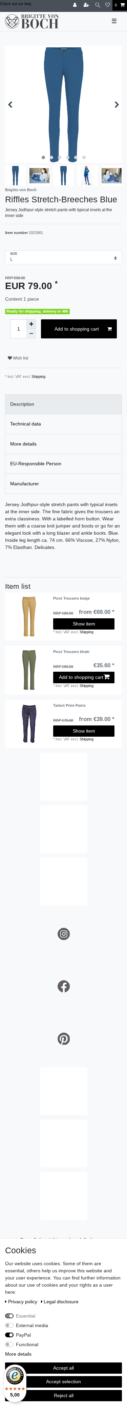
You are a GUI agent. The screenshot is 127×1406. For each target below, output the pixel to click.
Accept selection (63, 1381)
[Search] (97, 5)
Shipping (38, 376)
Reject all (63, 1395)
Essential (25, 1316)
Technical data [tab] (25, 423)
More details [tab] (23, 444)
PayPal (23, 1335)
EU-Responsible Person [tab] (35, 463)
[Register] (87, 5)
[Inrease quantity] (31, 324)
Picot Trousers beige (71, 598)
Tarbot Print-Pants (69, 705)
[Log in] (75, 5)
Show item (84, 623)
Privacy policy (23, 1301)
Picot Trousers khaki (71, 652)
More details (18, 1354)
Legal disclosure (61, 1301)
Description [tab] (22, 404)
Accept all (63, 1368)
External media (32, 1325)
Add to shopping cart (77, 329)
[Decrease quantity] (31, 333)
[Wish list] (107, 5)
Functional (27, 1344)
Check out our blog (15, 4)
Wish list (20, 358)
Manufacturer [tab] (24, 483)
